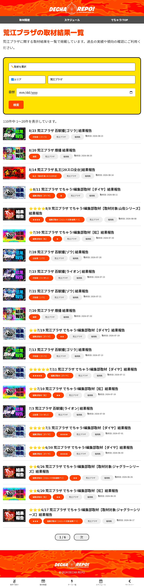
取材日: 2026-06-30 (114, 452)
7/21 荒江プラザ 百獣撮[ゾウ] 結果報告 (58, 290)
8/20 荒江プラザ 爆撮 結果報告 (52, 150)
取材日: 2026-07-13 (94, 355)
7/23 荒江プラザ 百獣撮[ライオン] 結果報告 (62, 271)
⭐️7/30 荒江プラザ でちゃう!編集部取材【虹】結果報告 (71, 232)
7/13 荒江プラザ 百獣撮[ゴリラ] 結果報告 (60, 349)
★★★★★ (37, 375)
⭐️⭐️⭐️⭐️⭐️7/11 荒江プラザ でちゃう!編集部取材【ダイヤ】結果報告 (83, 369)
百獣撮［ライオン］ (41, 277)
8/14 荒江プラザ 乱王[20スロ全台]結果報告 (62, 169)
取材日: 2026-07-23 (96, 276)
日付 (12, 92)
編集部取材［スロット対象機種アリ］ (65, 219)
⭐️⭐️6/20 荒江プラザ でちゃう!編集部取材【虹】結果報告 (73, 490)
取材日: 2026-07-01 (114, 433)
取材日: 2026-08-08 (127, 218)
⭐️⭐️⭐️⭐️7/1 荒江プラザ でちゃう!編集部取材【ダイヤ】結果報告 (80, 427)
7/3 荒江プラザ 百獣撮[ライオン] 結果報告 (61, 408)
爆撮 (34, 156)
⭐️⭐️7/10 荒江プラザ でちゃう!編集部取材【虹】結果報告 (73, 388)
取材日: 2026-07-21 (92, 296)
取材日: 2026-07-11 (116, 374)
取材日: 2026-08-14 (104, 174)
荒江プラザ (61, 136)
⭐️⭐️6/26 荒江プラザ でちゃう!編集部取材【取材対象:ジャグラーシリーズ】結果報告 (84, 469)
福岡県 (77, 136)
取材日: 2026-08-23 (94, 135)
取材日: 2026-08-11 (109, 194)
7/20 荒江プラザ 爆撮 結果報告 (52, 310)
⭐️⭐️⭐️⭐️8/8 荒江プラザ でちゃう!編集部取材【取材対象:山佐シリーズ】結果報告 (84, 210)
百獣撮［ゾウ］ (39, 258)
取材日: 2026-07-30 (105, 237)
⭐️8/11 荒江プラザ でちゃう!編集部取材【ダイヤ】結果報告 (75, 189)
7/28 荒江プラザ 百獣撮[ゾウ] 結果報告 (58, 251)
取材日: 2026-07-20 (83, 315)
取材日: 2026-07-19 (110, 335)
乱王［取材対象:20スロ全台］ (45, 176)
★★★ (35, 521)
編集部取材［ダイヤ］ (42, 195)
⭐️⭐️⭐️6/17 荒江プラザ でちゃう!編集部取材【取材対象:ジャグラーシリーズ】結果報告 (84, 512)
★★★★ (36, 219)
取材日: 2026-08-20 (83, 155)
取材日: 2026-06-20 (107, 495)
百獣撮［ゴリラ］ (40, 136)
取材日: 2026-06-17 (125, 520)
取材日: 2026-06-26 (124, 476)
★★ (62, 336)
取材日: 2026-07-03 (96, 413)
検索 (16, 105)
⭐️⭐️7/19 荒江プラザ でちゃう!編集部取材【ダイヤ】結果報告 (77, 330)
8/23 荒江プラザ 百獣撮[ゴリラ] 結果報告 (60, 130)
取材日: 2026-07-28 (92, 257)
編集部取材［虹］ (40, 238)
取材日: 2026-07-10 (107, 394)
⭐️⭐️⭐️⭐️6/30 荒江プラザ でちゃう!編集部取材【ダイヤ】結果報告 (81, 447)
